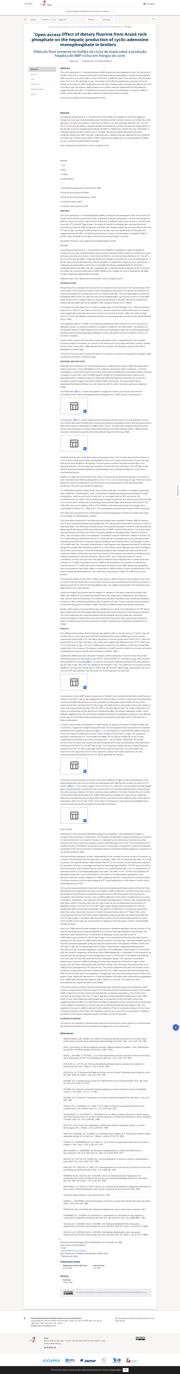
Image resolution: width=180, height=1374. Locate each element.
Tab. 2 (79, 420)
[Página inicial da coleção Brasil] (32, 1343)
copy (128, 27)
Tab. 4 (73, 786)
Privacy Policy (115, 1370)
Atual (54, 19)
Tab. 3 (92, 661)
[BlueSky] (45, 1348)
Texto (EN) (106, 19)
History (33, 94)
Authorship (73, 61)
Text (32, 79)
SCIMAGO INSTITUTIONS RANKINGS (97, 61)
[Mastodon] (47, 1348)
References (35, 84)
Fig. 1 (100, 730)
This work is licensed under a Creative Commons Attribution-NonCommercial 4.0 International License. (111, 1292)
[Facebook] (52, 1348)
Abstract (34, 69)
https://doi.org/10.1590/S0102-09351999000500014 (103, 27)
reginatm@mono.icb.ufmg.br (73, 1250)
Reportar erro (177, 490)
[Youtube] (55, 1348)
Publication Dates (37, 89)
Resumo (91, 19)
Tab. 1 (80, 391)
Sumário (33, 19)
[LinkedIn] (50, 1348)
